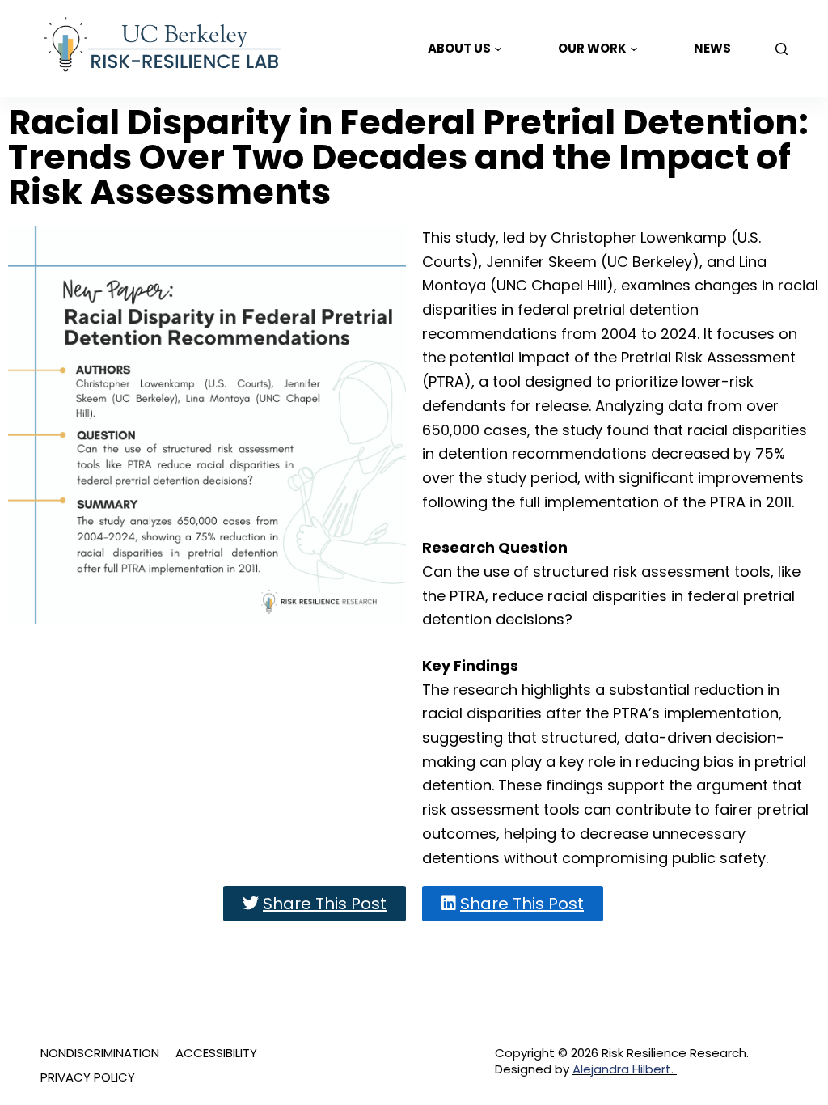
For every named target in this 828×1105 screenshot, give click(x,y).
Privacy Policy (87, 1077)
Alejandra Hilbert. (624, 1069)
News (712, 48)
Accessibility (216, 1053)
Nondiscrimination (99, 1053)
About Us (459, 48)
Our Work (592, 48)
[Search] (781, 49)
